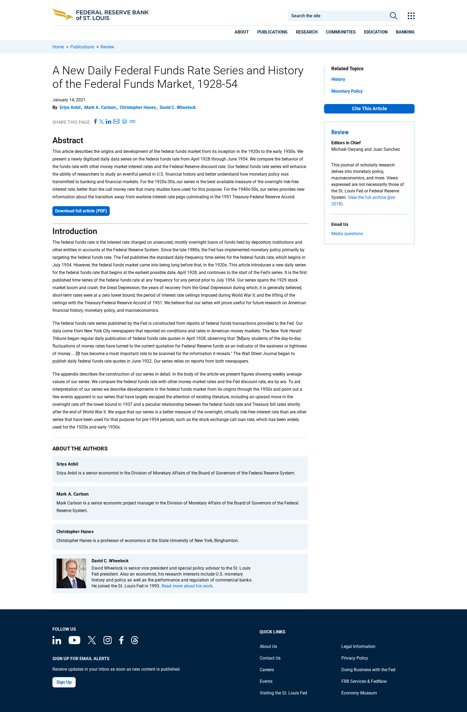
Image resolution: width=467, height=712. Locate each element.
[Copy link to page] (132, 121)
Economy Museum (359, 693)
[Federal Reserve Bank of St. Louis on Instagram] (108, 642)
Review (107, 46)
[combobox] (337, 16)
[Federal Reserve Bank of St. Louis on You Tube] (74, 642)
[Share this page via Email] (116, 121)
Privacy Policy (354, 658)
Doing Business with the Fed (368, 669)
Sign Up (64, 682)
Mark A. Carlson (100, 107)
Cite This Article (369, 108)
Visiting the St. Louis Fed (283, 693)
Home (58, 46)
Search (393, 16)
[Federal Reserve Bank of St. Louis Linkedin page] (56, 642)
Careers (267, 669)
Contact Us (270, 658)
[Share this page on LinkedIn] (108, 121)
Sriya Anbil (70, 107)
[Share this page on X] (101, 121)
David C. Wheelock (178, 107)
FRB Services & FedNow (364, 681)
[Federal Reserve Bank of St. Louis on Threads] (134, 642)
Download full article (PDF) (81, 210)
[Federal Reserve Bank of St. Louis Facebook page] (121, 642)
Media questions (347, 233)
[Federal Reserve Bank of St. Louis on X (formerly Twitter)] (92, 642)
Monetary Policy (347, 91)
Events (266, 681)
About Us (268, 646)
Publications (82, 46)
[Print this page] (124, 121)
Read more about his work (187, 586)
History (338, 79)
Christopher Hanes (138, 107)
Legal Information (358, 646)
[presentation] (242, 33)
